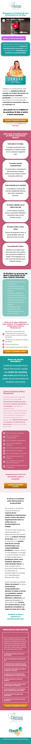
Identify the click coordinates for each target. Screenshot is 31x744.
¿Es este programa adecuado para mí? (15, 659)
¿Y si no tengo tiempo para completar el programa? (12, 634)
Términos (22, 741)
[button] (15, 634)
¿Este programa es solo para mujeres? (13, 679)
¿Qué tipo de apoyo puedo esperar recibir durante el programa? (15, 684)
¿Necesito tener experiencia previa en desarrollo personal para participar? (15, 664)
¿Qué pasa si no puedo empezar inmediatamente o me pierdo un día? (15, 674)
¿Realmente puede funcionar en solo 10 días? (14, 654)
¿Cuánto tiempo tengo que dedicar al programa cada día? (15, 669)
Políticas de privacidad (12, 741)
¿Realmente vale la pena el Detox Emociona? (14, 699)
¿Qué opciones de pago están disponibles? (13, 694)
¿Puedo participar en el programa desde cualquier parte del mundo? (14, 689)
